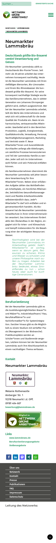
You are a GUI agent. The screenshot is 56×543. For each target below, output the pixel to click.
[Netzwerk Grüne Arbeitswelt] (15, 15)
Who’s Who (10, 28)
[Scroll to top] (50, 536)
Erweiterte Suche (44, 4)
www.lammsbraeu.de (19, 438)
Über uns (14, 467)
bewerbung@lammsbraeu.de (20, 407)
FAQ (12, 488)
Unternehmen (23, 28)
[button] (51, 15)
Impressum (16, 492)
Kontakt (14, 476)
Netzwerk (15, 471)
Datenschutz (16, 496)
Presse (13, 480)
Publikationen (17, 484)
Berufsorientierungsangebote (24, 441)
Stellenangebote (17, 445)
